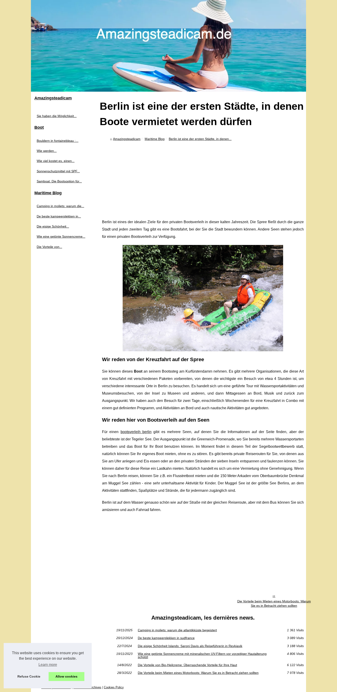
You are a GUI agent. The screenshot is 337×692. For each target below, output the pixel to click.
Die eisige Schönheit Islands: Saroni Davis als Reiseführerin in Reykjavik (190, 646)
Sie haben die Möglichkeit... (57, 116)
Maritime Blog (155, 139)
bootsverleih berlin (136, 432)
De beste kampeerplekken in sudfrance (166, 638)
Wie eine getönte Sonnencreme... (61, 236)
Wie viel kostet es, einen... (56, 161)
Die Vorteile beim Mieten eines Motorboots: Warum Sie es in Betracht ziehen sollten (274, 603)
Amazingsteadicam (127, 139)
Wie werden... (47, 151)
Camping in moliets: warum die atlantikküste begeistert (177, 630)
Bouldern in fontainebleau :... (57, 141)
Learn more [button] (48, 665)
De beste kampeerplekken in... (59, 216)
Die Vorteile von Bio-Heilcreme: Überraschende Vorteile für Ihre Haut (187, 665)
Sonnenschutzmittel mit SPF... (58, 171)
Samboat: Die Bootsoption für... (59, 181)
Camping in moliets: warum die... (60, 206)
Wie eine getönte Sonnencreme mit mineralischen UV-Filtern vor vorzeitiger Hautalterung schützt (202, 655)
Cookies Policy (114, 687)
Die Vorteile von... (49, 247)
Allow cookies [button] (66, 676)
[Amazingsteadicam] (168, 46)
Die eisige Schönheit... (53, 226)
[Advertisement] (203, 177)
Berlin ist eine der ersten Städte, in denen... (200, 139)
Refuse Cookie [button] (28, 676)
